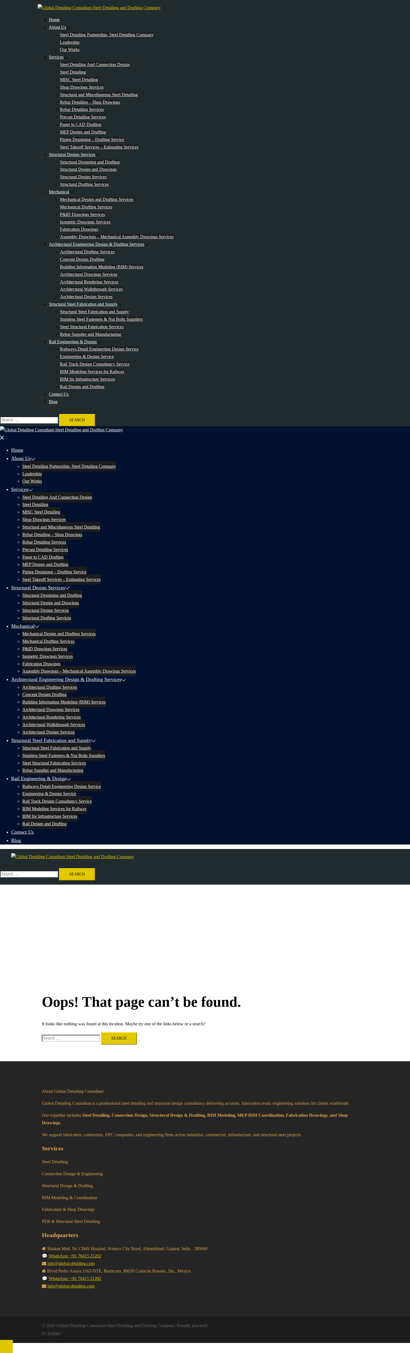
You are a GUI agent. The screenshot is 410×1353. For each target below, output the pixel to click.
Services (56, 57)
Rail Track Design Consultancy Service (94, 364)
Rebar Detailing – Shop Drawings (90, 102)
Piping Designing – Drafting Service (92, 139)
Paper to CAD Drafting (80, 124)
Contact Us (59, 394)
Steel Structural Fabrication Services (92, 326)
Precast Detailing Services (83, 117)
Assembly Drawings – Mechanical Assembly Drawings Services (116, 236)
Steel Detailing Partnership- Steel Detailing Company (107, 34)
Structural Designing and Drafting (90, 162)
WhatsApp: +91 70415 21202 (75, 1256)
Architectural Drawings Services (88, 274)
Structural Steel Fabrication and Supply (83, 304)
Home (54, 19)
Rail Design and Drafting (82, 386)
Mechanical (59, 191)
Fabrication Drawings (79, 229)
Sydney (54, 1333)
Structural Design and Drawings (88, 169)
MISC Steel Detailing (79, 79)
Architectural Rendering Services (89, 281)
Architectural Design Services (86, 296)
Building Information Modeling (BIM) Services (101, 266)
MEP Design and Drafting (83, 132)
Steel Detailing (73, 72)
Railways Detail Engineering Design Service (99, 349)
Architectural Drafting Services (87, 251)
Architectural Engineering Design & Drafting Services (96, 244)
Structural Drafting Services (84, 184)
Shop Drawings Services (81, 87)
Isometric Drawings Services (85, 222)
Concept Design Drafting (82, 259)
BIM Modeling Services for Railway (92, 371)
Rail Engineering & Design (73, 341)
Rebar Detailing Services (82, 109)
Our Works (69, 49)
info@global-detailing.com (71, 1263)
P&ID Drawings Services (82, 214)
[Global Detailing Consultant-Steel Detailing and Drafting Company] (99, 7)
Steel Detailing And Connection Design (95, 64)
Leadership (69, 42)
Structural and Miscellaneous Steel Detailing (99, 94)
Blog (53, 401)
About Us (57, 27)
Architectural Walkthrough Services (91, 289)
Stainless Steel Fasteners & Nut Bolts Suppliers (101, 319)
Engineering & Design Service (87, 356)
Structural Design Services (72, 154)
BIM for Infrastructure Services (87, 379)
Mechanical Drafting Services (86, 207)
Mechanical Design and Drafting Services (96, 199)
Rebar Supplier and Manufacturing (90, 334)
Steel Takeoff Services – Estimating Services (99, 147)
